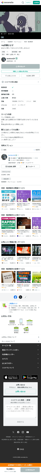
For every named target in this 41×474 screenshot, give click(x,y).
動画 (34, 101)
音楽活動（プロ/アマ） (18, 101)
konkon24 (11, 155)
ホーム (3, 41)
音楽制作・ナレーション (15, 41)
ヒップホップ (21, 105)
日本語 (14, 108)
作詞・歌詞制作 (28, 41)
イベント (28, 101)
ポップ (14, 105)
